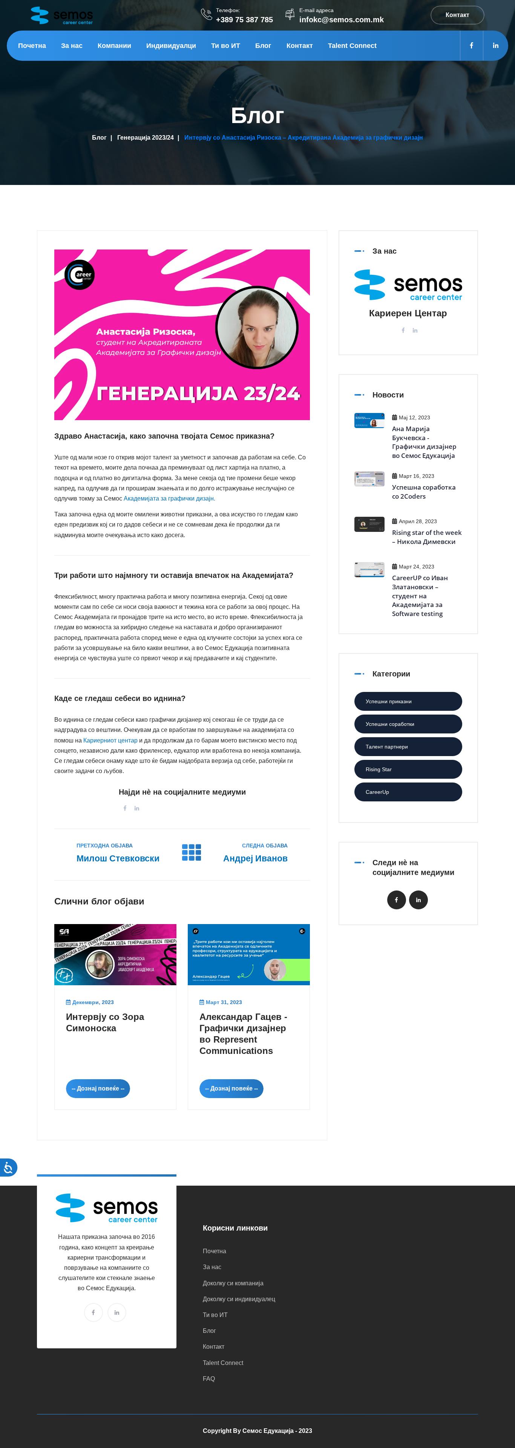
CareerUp (377, 792)
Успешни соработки (390, 724)
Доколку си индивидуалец (239, 1299)
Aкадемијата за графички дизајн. (169, 498)
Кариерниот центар (110, 740)
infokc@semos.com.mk (341, 19)
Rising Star (379, 769)
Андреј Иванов (255, 858)
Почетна (32, 45)
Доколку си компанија (233, 1283)
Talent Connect (352, 45)
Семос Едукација (268, 1431)
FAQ (209, 1379)
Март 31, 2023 (224, 1002)
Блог (263, 45)
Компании (114, 45)
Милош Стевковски (118, 858)
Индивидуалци (171, 45)
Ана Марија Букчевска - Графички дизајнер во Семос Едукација (424, 442)
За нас (72, 45)
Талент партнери (387, 747)
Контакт (300, 45)
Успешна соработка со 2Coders (424, 492)
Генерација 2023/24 (145, 137)
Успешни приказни (389, 701)
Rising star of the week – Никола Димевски (427, 537)
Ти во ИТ (225, 45)
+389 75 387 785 (244, 19)
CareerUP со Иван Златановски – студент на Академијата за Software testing (420, 595)
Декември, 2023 (93, 1002)
